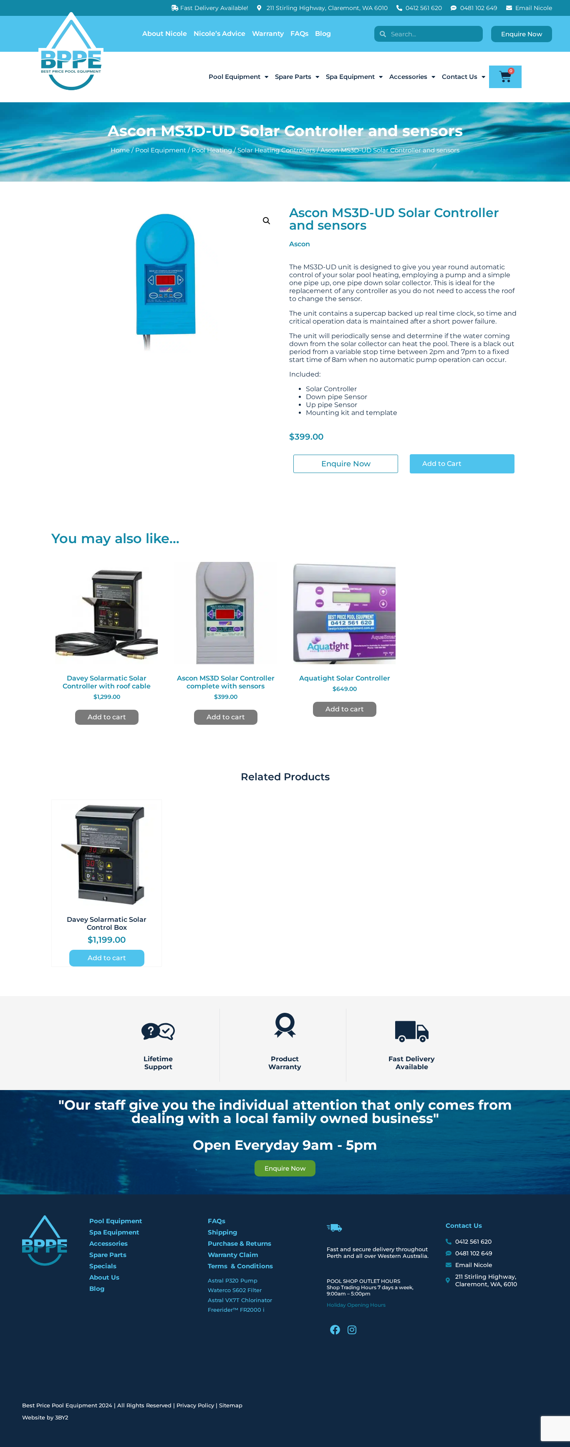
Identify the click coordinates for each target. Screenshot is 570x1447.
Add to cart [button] (107, 717)
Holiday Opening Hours (356, 1305)
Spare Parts (293, 77)
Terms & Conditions (240, 1266)
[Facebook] (335, 1329)
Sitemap (230, 1405)
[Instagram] (351, 1329)
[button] (266, 220)
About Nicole (164, 34)
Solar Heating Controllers (276, 150)
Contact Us (459, 77)
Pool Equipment (234, 77)
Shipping (222, 1232)
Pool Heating (212, 150)
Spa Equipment (350, 77)
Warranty (268, 34)
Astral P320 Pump (232, 1280)
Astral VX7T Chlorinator (240, 1300)
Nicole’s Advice (219, 34)
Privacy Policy (195, 1405)
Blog (323, 34)
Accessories (408, 77)
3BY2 (61, 1417)
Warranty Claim (233, 1255)
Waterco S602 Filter (235, 1290)
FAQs (299, 34)
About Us (104, 1277)
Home (120, 150)
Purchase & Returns (239, 1243)
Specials (102, 1266)
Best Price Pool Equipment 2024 (67, 1405)
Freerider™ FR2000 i (236, 1309)
